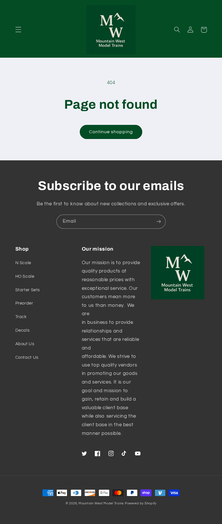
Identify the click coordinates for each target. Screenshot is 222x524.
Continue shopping (111, 131)
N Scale (23, 263)
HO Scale (24, 276)
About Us (24, 344)
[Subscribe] (158, 222)
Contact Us (26, 357)
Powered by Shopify (140, 503)
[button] (18, 29)
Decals (22, 330)
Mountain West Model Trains (101, 503)
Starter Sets (27, 290)
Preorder (24, 303)
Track (21, 317)
